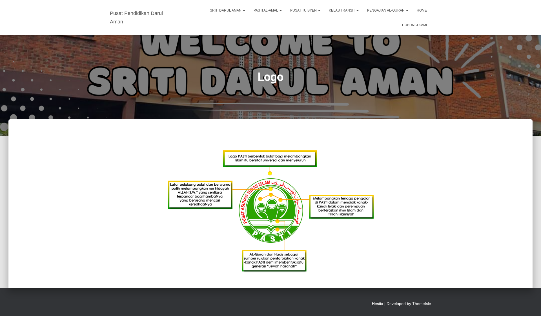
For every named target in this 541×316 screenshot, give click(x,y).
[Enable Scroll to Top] (530, 305)
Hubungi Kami (414, 25)
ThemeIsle (421, 303)
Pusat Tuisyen (304, 10)
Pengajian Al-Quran (386, 10)
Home (422, 10)
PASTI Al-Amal (266, 10)
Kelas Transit (342, 10)
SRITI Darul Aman (226, 10)
